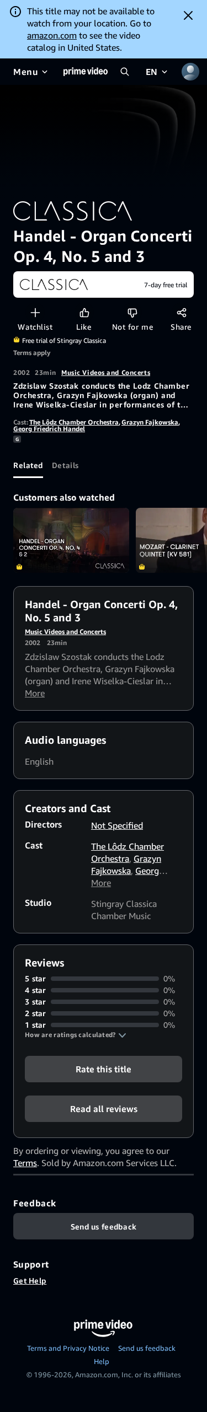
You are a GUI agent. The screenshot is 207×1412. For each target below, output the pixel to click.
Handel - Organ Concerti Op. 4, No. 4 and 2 (71, 540)
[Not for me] (132, 312)
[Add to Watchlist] (35, 312)
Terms (25, 1162)
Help (101, 1361)
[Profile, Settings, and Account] (190, 71)
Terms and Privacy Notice (68, 1348)
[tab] (28, 465)
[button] (75, 1035)
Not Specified (117, 825)
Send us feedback (147, 1348)
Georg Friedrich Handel (49, 429)
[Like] (84, 312)
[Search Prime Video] (125, 71)
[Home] (85, 71)
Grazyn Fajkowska (149, 422)
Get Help (29, 1280)
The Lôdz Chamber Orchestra (74, 422)
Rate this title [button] (103, 1069)
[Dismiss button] (188, 15)
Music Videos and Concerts (105, 372)
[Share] (181, 312)
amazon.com (52, 35)
